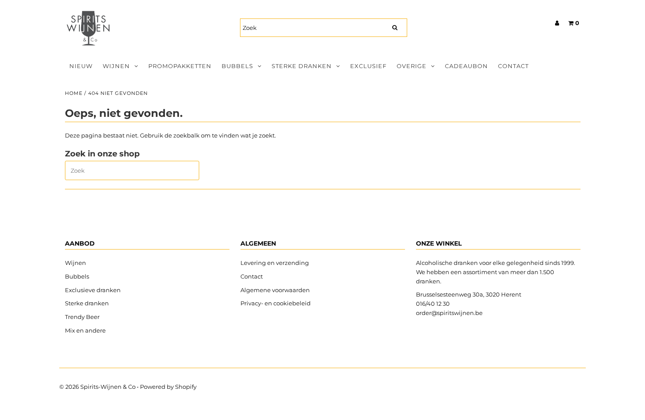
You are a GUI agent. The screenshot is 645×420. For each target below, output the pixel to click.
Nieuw (81, 65)
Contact (513, 65)
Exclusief (368, 65)
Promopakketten (179, 65)
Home (73, 93)
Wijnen (116, 65)
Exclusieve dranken (93, 289)
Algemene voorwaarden (275, 289)
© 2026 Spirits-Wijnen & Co (97, 386)
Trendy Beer (82, 316)
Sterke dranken (302, 65)
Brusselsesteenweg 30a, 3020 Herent (468, 294)
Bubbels (237, 65)
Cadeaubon (466, 65)
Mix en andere (86, 330)
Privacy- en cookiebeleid (275, 303)
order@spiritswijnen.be (449, 312)
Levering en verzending (274, 262)
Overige (411, 65)
